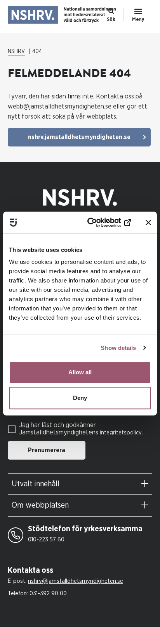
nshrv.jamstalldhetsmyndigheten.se (79, 137)
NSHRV (16, 51)
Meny (138, 19)
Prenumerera (46, 450)
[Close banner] (148, 222)
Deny (80, 397)
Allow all (80, 372)
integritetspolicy (121, 433)
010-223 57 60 (46, 540)
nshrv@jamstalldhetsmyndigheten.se (75, 581)
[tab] (80, 484)
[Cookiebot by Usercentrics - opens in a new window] (99, 222)
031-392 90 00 (48, 593)
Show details (118, 348)
